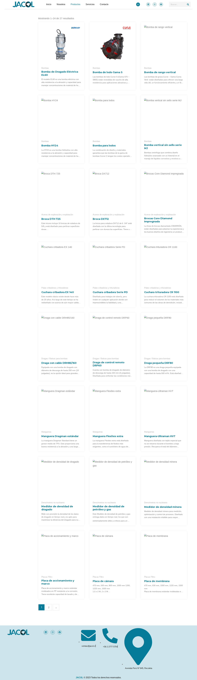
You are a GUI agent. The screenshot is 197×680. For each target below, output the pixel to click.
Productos (75, 4)
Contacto (104, 4)
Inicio (48, 4)
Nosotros (61, 4)
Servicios (90, 4)
